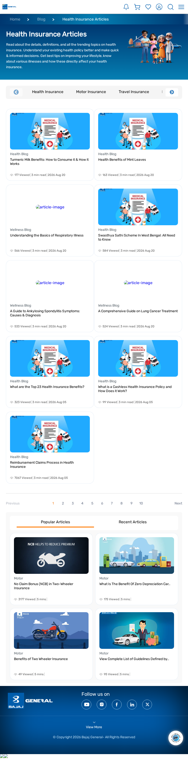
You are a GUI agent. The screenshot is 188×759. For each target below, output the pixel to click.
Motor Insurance (91, 91)
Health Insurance (47, 91)
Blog (41, 19)
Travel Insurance (134, 91)
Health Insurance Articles (85, 19)
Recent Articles (133, 522)
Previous (16, 92)
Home (15, 19)
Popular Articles (55, 522)
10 (141, 503)
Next (171, 92)
